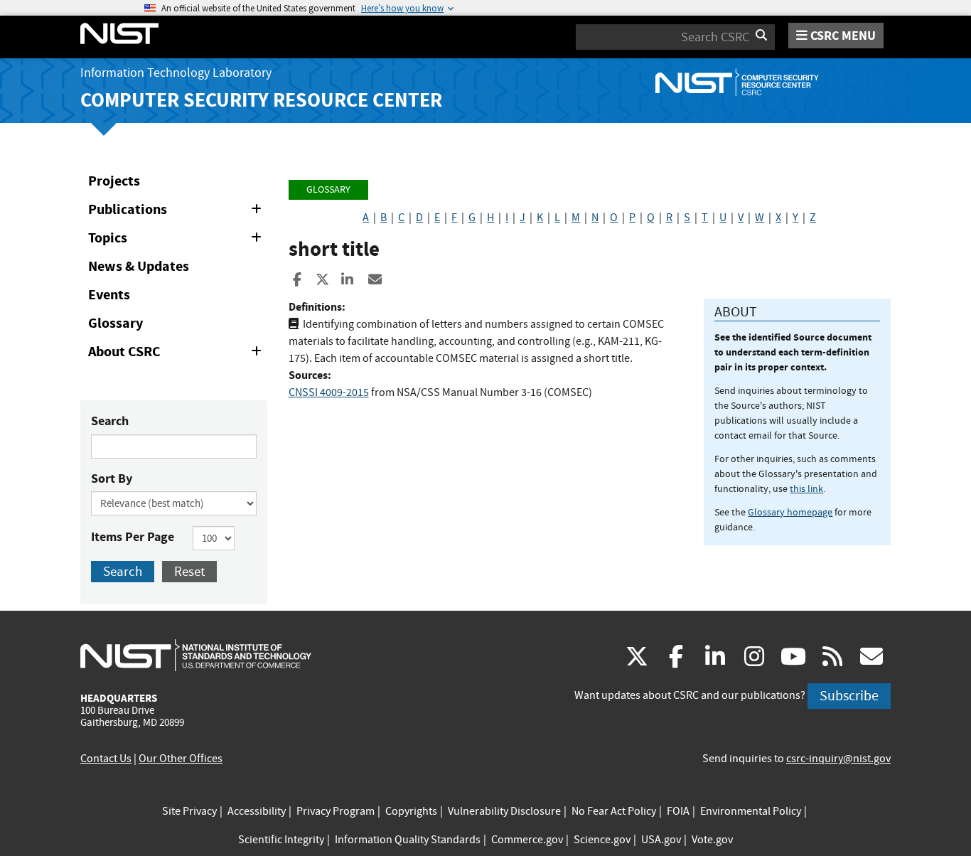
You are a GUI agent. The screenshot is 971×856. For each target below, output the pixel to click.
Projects (114, 181)
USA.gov (661, 840)
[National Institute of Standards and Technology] (195, 655)
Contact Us (106, 758)
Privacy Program (335, 811)
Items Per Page (132, 536)
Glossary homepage (790, 511)
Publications (177, 212)
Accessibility (256, 811)
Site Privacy (189, 811)
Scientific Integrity (281, 840)
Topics (177, 240)
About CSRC (177, 354)
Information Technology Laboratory (176, 73)
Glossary (115, 323)
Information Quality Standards (408, 840)
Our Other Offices (180, 758)
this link (806, 488)
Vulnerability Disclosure (504, 811)
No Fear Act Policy (614, 811)
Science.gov (602, 840)
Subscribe (849, 696)
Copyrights (411, 811)
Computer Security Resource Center (261, 100)
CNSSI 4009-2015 (329, 392)
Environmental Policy (750, 811)
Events (109, 294)
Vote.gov (712, 840)
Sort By (111, 478)
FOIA (678, 811)
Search (110, 420)
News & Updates (138, 266)
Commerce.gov (527, 840)
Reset (189, 571)
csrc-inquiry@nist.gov (838, 758)
